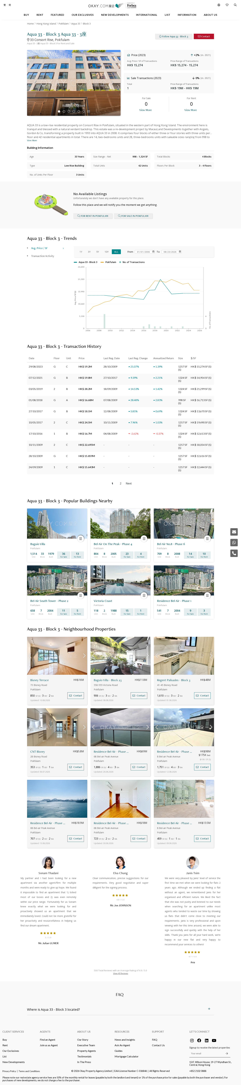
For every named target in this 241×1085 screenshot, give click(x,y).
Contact (205, 36)
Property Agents (86, 1050)
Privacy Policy (9, 1071)
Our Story (82, 1039)
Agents (45, 1031)
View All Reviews (120, 973)
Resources (122, 1031)
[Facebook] (199, 1040)
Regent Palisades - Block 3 (173, 680)
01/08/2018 (35, 400)
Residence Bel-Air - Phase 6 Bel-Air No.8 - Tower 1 (175, 823)
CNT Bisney (37, 752)
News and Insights (125, 1039)
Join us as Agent (49, 1045)
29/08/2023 (35, 366)
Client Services (13, 1031)
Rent (5, 1045)
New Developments (13, 1061)
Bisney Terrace (39, 680)
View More (145, 110)
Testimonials (84, 1056)
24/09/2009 (35, 467)
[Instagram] (191, 1040)
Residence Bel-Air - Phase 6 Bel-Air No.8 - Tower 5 (175, 752)
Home (30, 23)
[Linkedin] (206, 1040)
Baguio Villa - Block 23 (107, 680)
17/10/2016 (35, 433)
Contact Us (158, 1045)
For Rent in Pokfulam (94, 216)
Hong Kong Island (46, 23)
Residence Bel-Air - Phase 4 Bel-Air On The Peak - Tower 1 (111, 823)
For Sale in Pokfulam (134, 216)
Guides (118, 1050)
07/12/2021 (35, 377)
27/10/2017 (35, 411)
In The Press (84, 1061)
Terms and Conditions (29, 1071)
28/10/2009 (35, 455)
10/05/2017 (35, 422)
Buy (4, 1039)
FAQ (154, 1039)
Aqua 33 (75, 23)
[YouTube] (213, 1040)
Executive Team (86, 1045)
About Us (83, 1031)
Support (158, 1031)
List (4, 1056)
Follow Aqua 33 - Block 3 (175, 36)
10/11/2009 (35, 444)
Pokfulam (64, 23)
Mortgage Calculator (127, 1056)
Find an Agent (47, 1039)
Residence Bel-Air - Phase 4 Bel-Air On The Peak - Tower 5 (111, 752)
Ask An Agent (122, 1045)
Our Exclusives (10, 1050)
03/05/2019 (35, 388)
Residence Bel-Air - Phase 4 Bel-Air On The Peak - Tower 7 (48, 823)
